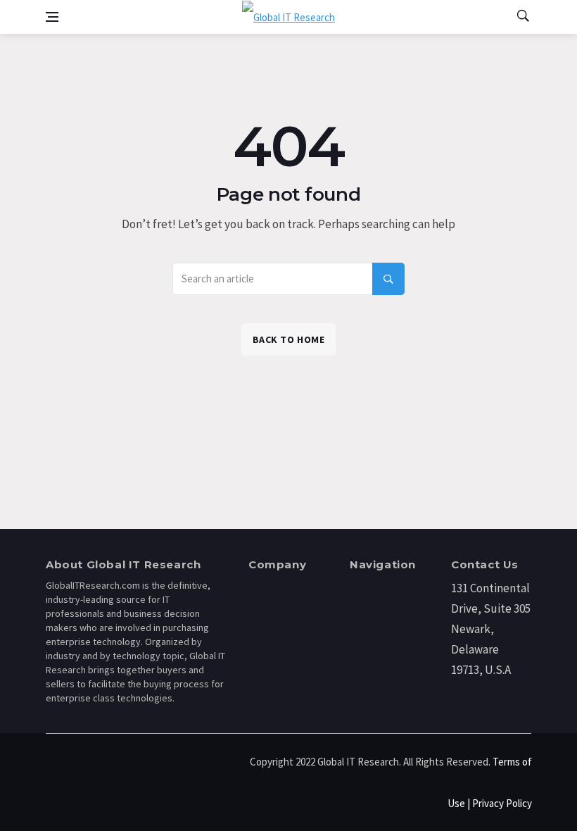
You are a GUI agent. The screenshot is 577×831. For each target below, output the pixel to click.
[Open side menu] (52, 17)
